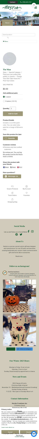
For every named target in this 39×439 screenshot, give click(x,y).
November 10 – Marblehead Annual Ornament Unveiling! (19, 387)
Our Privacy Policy (19, 423)
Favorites (26, 195)
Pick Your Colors (8, 81)
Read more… (19, 256)
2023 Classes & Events (19, 383)
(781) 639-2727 (26, 2)
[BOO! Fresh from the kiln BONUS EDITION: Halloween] (19, 296)
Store (5, 72)
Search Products (12, 189)
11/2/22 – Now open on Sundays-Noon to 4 (19, 391)
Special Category (14, 72)
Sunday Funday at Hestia (19, 389)
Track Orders (12, 195)
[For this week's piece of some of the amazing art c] (19, 329)
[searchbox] (18, 34)
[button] (10, 138)
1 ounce (8, 97)
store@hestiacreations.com (19, 419)
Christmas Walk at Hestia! (19, 385)
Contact (12, 2)
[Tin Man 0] (9, 58)
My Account (26, 189)
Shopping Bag (12, 202)
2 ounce (11, 101)
